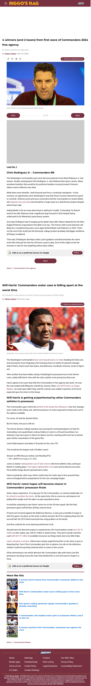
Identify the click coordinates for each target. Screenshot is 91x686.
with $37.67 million (19, 536)
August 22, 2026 (30, 459)
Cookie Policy (30, 666)
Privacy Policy (67, 662)
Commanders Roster (22, 642)
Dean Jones (10, 54)
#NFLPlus (20, 456)
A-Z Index (13, 670)
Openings (28, 658)
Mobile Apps (14, 662)
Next (78, 115)
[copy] (20, 58)
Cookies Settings (31, 670)
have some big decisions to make (48, 360)
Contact (46, 658)
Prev (13, 115)
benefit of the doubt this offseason (52, 407)
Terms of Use (15, 666)
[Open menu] (5, 3)
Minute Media (14, 676)
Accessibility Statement (71, 666)
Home (9, 268)
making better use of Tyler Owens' (35, 464)
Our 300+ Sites (67, 658)
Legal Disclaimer (50, 666)
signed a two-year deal (21, 202)
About (11, 658)
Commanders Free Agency (25, 268)
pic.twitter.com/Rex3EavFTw (38, 456)
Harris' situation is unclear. (18, 541)
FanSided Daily (31, 662)
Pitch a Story (48, 662)
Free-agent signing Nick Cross (40, 467)
